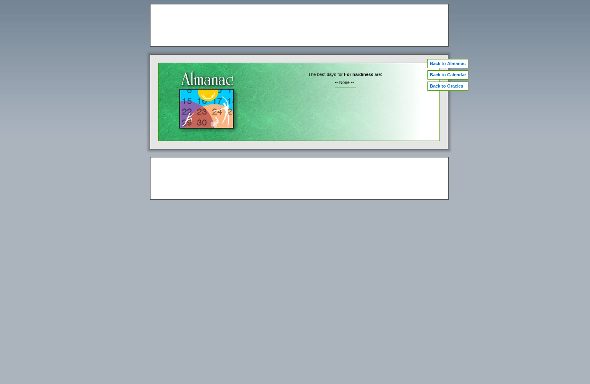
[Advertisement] (299, 25)
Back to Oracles (446, 86)
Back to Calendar (448, 74)
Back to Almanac (448, 63)
